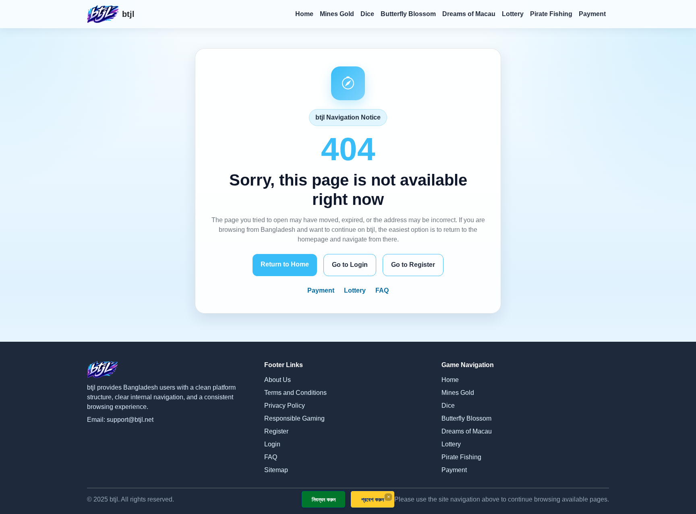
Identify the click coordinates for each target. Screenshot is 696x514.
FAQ (382, 290)
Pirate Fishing (551, 13)
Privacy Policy (284, 405)
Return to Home (285, 264)
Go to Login (350, 264)
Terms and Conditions (295, 392)
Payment (592, 13)
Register (276, 431)
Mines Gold (337, 13)
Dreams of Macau (468, 13)
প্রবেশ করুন (372, 499)
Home (304, 13)
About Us (277, 379)
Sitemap (276, 470)
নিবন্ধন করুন (324, 499)
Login (272, 444)
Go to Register (413, 264)
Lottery (513, 13)
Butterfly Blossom (408, 13)
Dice (367, 13)
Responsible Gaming (294, 418)
